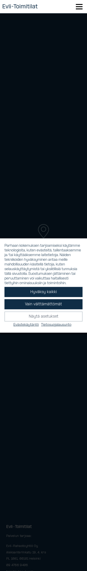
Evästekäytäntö (26, 325)
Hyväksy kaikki (43, 292)
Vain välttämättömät (43, 304)
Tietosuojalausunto (56, 325)
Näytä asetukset (43, 316)
